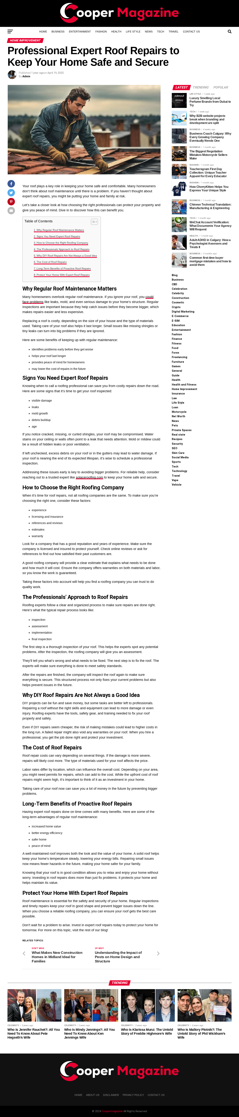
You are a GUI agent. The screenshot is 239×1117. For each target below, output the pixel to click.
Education (178, 325)
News (149, 31)
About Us (92, 1094)
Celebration (179, 288)
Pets (175, 425)
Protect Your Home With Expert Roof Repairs (63, 274)
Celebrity (178, 293)
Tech (160, 31)
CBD (174, 284)
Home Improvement (184, 389)
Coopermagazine (112, 1111)
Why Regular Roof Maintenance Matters (60, 230)
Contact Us (191, 31)
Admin (26, 76)
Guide (175, 375)
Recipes (177, 439)
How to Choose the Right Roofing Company (62, 242)
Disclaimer (111, 1094)
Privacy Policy (133, 1094)
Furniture (178, 361)
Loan (175, 407)
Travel (174, 31)
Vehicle (176, 484)
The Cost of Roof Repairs (52, 261)
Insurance (178, 393)
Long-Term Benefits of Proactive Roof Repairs (64, 268)
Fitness (176, 343)
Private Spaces (182, 430)
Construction (180, 298)
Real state (178, 434)
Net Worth (178, 416)
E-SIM (176, 320)
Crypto (176, 307)
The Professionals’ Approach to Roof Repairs (63, 249)
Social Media (180, 457)
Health (116, 31)
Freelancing (179, 357)
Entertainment (80, 31)
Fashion (101, 31)
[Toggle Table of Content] (92, 222)
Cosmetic (178, 302)
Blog (175, 275)
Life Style (133, 31)
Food (175, 348)
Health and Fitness (184, 384)
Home (43, 31)
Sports (176, 462)
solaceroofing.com (89, 477)
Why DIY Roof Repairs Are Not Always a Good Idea (67, 255)
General (177, 370)
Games (176, 366)
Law (174, 398)
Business (58, 31)
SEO (174, 448)
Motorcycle (179, 412)
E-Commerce (180, 316)
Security (177, 443)
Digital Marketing (183, 311)
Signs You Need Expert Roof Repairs (58, 236)
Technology (179, 471)
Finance (177, 339)
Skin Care (178, 453)
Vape (175, 480)
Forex (175, 352)
